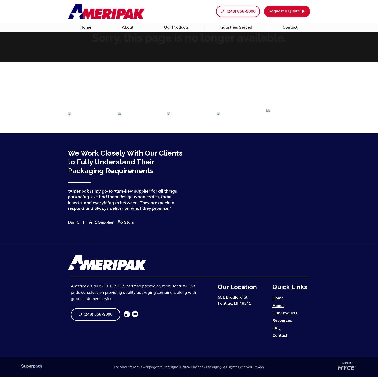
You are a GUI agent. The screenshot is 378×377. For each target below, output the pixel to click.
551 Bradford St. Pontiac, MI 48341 (234, 301)
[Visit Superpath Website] (31, 367)
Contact (279, 336)
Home (278, 298)
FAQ (276, 328)
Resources (282, 321)
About (278, 306)
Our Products (284, 313)
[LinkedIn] (127, 314)
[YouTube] (135, 314)
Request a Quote (285, 11)
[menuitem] (86, 27)
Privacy (259, 367)
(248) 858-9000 (240, 12)
